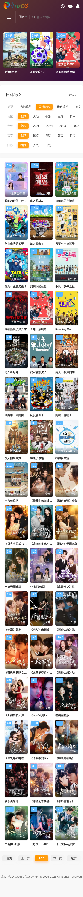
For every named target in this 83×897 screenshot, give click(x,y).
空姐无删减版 (13, 586)
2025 (36, 125)
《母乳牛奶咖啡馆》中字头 (21, 758)
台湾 (60, 116)
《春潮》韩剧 (13, 629)
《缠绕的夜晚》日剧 (42, 543)
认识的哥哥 (37, 415)
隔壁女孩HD (11, 71)
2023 (62, 125)
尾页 (74, 858)
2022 (76, 125)
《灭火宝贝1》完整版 (43, 715)
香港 (48, 116)
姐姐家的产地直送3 (67, 200)
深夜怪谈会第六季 (16, 329)
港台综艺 (62, 106)
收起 (72, 95)
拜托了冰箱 (37, 458)
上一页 (25, 858)
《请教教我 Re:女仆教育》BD (48, 758)
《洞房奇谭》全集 (66, 500)
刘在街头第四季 (14, 243)
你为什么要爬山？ (16, 286)
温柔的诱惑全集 (39, 71)
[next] (77, 53)
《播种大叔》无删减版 (69, 629)
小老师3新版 (12, 844)
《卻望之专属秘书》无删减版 (48, 801)
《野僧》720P (39, 844)
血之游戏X (36, 200)
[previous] (5, 53)
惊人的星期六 (13, 458)
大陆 (36, 116)
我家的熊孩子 (38, 372)
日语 (72, 135)
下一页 (57, 858)
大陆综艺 (25, 106)
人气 (36, 145)
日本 (72, 116)
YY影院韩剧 (37, 586)
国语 (36, 135)
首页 (9, 858)
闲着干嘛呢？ (63, 415)
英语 (60, 135)
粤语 (48, 135)
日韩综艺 (44, 106)
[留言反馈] (70, 6)
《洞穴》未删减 (39, 629)
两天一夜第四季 (65, 372)
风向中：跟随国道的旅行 (20, 415)
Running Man (63, 329)
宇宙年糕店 (11, 500)
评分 (49, 145)
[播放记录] (63, 6)
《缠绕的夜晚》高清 (67, 758)
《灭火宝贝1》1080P (18, 543)
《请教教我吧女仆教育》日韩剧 (24, 672)
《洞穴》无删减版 (66, 543)
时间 (23, 145)
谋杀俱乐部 (11, 801)
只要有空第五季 (65, 243)
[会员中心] (77, 6)
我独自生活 (62, 458)
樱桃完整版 (62, 715)
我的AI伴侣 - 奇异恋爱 (18, 200)
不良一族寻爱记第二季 (69, 286)
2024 (49, 125)
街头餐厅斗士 (13, 372)
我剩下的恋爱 (38, 286)
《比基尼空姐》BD (41, 672)
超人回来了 (37, 243)
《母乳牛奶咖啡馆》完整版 (46, 500)
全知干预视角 (38, 329)
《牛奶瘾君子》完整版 (69, 801)
